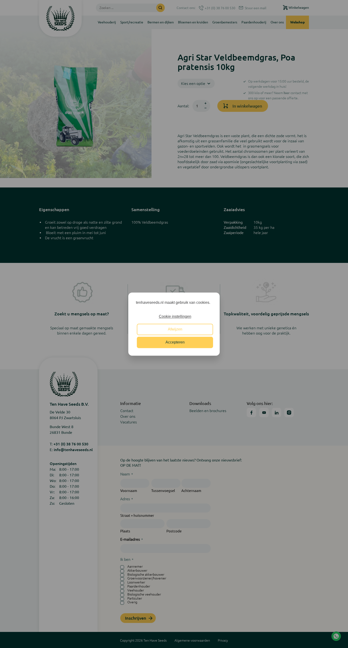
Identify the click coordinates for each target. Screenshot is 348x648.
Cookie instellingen (175, 316)
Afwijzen (175, 329)
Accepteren (175, 342)
